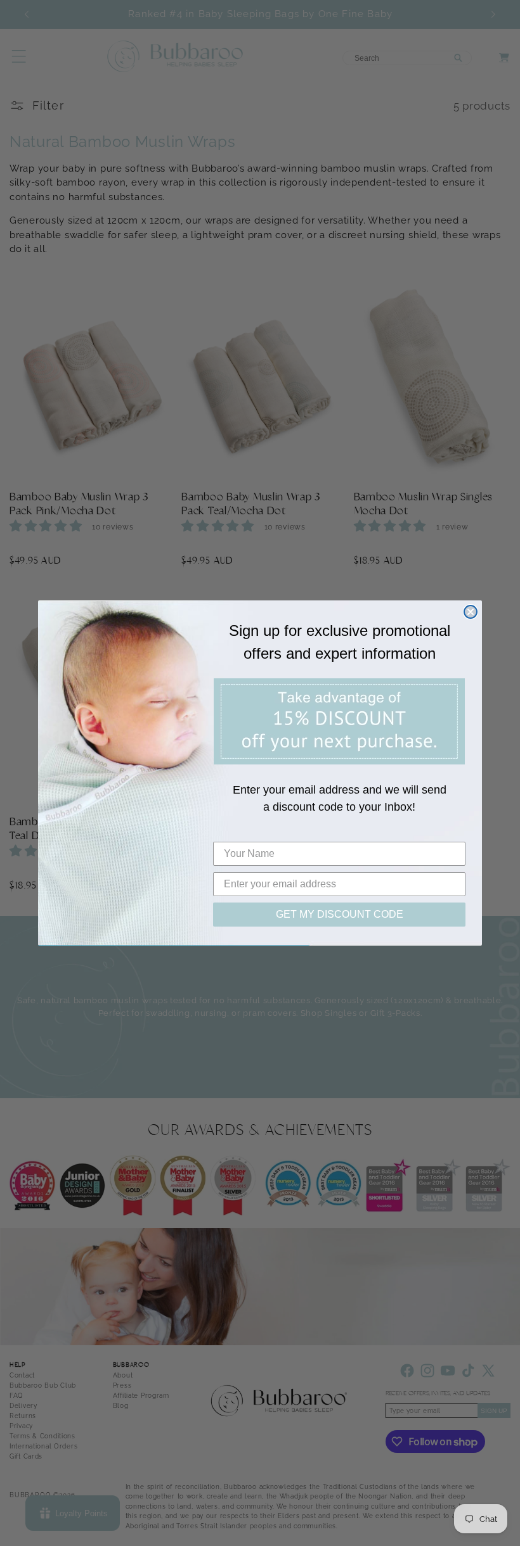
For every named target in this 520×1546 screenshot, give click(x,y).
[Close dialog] (470, 611)
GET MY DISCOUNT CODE (339, 914)
